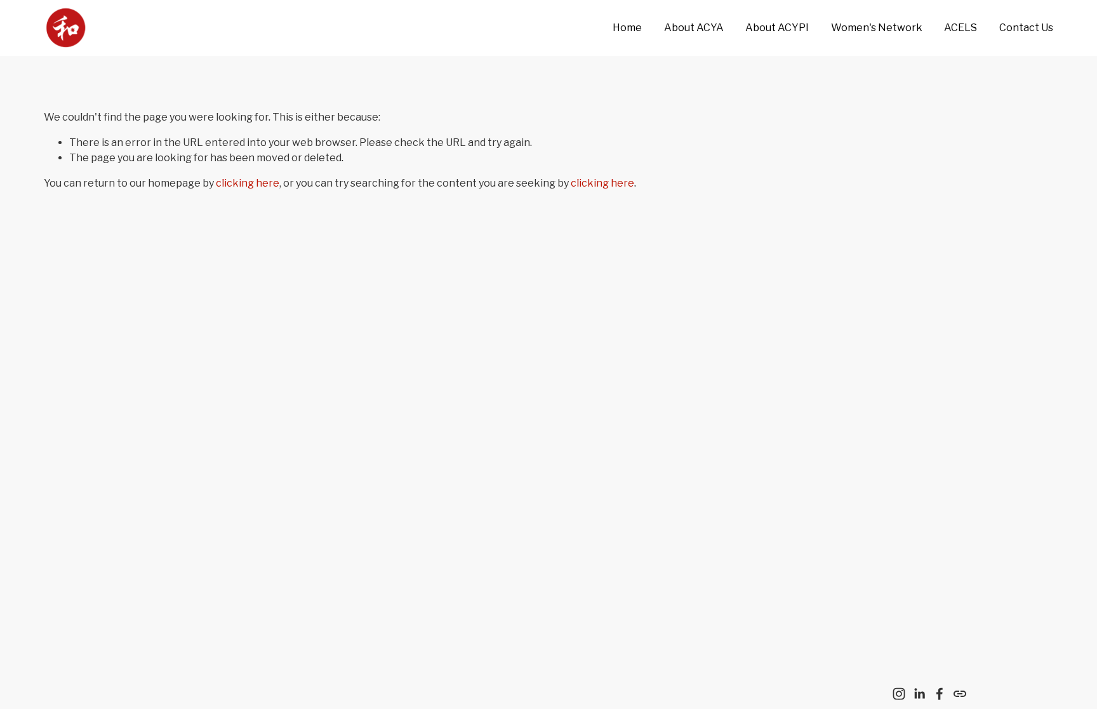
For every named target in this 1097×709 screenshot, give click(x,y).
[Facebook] (939, 693)
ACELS (960, 28)
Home (627, 28)
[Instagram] (899, 693)
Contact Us (1026, 28)
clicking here (247, 183)
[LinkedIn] (919, 693)
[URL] (960, 693)
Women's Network (876, 28)
